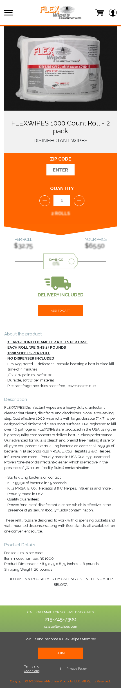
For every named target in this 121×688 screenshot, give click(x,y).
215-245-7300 (60, 619)
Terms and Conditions (31, 669)
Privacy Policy (76, 669)
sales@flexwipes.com (60, 626)
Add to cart (60, 310)
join (61, 653)
